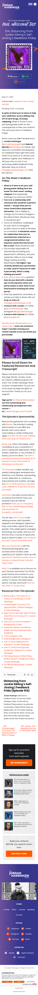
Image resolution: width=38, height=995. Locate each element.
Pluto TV (5, 568)
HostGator (6, 495)
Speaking (31, 909)
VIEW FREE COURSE (19, 854)
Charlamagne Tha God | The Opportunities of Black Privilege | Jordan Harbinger (18, 607)
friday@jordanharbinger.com (15, 170)
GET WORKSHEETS (19, 762)
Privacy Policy (21, 987)
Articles (6, 909)
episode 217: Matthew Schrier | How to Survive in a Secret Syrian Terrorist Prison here (19, 560)
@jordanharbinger (24, 311)
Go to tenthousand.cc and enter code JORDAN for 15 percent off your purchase (18, 487)
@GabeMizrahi (16, 147)
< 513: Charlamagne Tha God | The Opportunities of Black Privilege (9, 730)
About (14, 909)
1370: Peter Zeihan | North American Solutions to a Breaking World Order (23, 792)
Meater (9, 424)
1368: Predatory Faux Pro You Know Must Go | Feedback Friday (22, 813)
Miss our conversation (12, 546)
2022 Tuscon (19, 517)
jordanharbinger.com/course (17, 411)
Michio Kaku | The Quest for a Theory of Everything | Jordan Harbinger (17, 599)
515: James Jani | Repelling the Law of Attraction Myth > (28, 729)
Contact (19, 915)
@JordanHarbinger (11, 144)
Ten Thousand (8, 469)
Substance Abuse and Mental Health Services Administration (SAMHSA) (18, 630)
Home (19, 904)
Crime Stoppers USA (13, 636)
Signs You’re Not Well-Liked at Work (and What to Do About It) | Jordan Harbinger (20, 616)
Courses (22, 909)
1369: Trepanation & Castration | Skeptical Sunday (21, 803)
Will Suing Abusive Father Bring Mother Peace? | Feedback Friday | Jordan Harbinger (19, 659)
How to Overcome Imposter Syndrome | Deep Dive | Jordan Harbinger (18, 650)
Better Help (7, 444)
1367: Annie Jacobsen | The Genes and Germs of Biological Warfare (23, 824)
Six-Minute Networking (16, 277)
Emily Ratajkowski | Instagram (17, 639)
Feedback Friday (20, 101)
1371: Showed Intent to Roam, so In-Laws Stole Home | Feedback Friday (22, 781)
